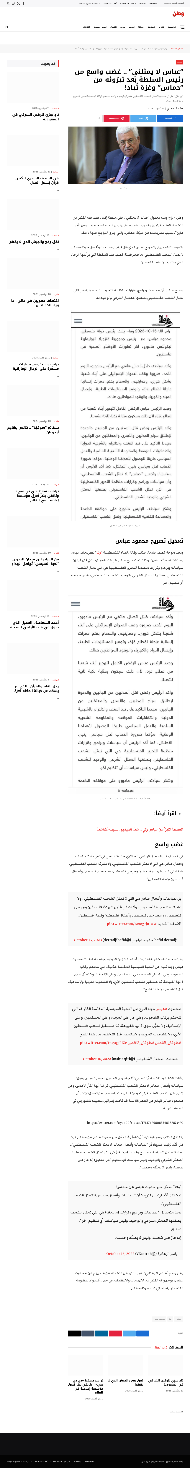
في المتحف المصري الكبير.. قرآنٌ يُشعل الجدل (37, 180)
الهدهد (151, 27)
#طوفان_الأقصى (141, 1043)
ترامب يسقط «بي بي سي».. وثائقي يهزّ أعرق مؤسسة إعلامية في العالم (85, 1387)
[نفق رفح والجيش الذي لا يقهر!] (125, 1365)
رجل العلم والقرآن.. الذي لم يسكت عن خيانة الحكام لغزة (36, 688)
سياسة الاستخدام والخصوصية (89, 3)
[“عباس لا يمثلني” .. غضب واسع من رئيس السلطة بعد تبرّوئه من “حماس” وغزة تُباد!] (125, 155)
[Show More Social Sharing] (99, 118)
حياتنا (141, 27)
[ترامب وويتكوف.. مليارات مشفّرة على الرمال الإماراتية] (33, 336)
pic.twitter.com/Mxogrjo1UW (132, 924)
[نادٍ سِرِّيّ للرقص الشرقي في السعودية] (165, 1365)
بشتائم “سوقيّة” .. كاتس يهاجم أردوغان (33, 429)
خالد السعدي (175, 109)
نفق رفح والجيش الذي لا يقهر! (125, 1383)
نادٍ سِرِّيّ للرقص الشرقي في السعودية (165, 1383)
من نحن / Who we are (128, 3)
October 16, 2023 (97, 1059)
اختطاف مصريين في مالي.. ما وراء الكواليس (35, 303)
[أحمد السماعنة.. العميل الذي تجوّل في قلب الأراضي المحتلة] (33, 595)
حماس (178, 1319)
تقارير (161, 27)
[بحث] (7, 27)
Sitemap (142, 3)
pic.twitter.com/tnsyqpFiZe (103, 1043)
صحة (122, 27)
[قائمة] (182, 27)
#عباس (161, 1009)
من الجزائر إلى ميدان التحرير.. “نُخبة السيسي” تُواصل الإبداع (35, 561)
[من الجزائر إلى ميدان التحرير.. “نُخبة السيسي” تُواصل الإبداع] (33, 531)
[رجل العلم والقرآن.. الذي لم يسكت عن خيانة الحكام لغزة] (33, 658)
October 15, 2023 (88, 940)
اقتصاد (113, 27)
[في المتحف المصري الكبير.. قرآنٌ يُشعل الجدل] (33, 150)
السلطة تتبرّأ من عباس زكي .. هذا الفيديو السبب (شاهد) (139, 829)
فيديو (132, 27)
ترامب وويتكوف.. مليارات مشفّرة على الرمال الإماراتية (36, 366)
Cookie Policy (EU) (110, 3)
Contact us (153, 3)
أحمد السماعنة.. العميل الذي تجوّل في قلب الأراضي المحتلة (34, 625)
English (86, 27)
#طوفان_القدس (168, 1043)
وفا (98, 552)
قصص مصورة (100, 27)
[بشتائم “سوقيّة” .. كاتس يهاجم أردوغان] (33, 400)
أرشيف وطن (162, 48)
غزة (170, 1319)
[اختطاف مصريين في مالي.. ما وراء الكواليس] (33, 273)
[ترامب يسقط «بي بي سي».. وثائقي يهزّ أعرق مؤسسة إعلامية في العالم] (85, 1365)
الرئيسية (172, 27)
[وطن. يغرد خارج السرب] (178, 15)
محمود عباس (159, 1319)
